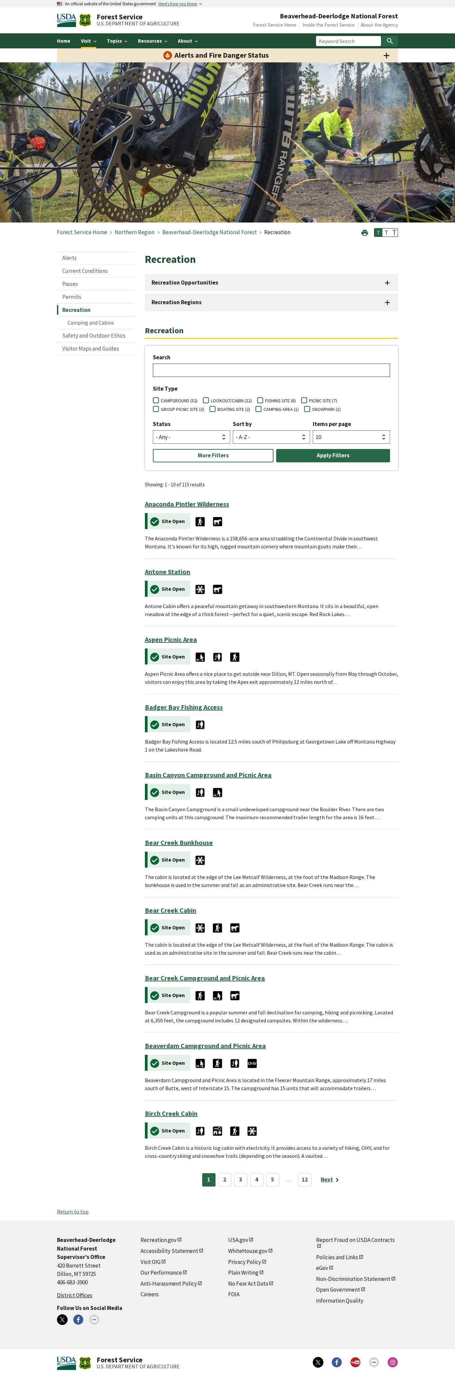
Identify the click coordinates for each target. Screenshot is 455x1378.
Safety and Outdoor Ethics (94, 335)
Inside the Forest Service (328, 25)
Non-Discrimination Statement (353, 1279)
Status (162, 424)
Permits (71, 297)
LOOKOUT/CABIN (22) (231, 401)
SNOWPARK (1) (326, 409)
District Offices (74, 1295)
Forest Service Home (274, 25)
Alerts (69, 258)
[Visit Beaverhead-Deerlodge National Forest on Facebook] (78, 1319)
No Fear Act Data (248, 1283)
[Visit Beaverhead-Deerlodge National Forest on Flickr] (94, 1319)
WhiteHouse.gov (247, 1251)
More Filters (213, 455)
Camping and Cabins (91, 322)
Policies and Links (337, 1257)
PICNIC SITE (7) (323, 401)
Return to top (73, 1211)
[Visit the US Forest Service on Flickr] (374, 1362)
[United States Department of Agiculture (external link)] (68, 20)
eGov (322, 1268)
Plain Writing (243, 1272)
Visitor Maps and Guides (90, 348)
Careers (150, 1294)
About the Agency (379, 25)
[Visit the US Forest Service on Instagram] (392, 1362)
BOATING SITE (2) (234, 409)
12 (305, 1179)
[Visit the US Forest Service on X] (318, 1362)
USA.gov (238, 1240)
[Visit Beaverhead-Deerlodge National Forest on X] (62, 1319)
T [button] (378, 232)
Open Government (338, 1289)
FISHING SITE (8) (280, 401)
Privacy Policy (244, 1262)
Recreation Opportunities (185, 282)
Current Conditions (85, 271)
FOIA (233, 1294)
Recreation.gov (159, 1240)
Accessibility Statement (169, 1251)
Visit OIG (151, 1262)
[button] (365, 232)
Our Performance (161, 1272)
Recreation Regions (177, 302)
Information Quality (339, 1300)
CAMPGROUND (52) (179, 401)
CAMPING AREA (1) (281, 409)
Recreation (76, 310)
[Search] (390, 41)
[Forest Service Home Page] (85, 20)
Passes (70, 284)
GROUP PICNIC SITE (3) (182, 409)
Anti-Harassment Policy (169, 1283)
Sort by (242, 424)
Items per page (332, 424)
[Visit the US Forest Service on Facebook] (336, 1362)
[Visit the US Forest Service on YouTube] (355, 1362)
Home (63, 41)
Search (162, 357)
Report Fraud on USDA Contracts (355, 1240)
